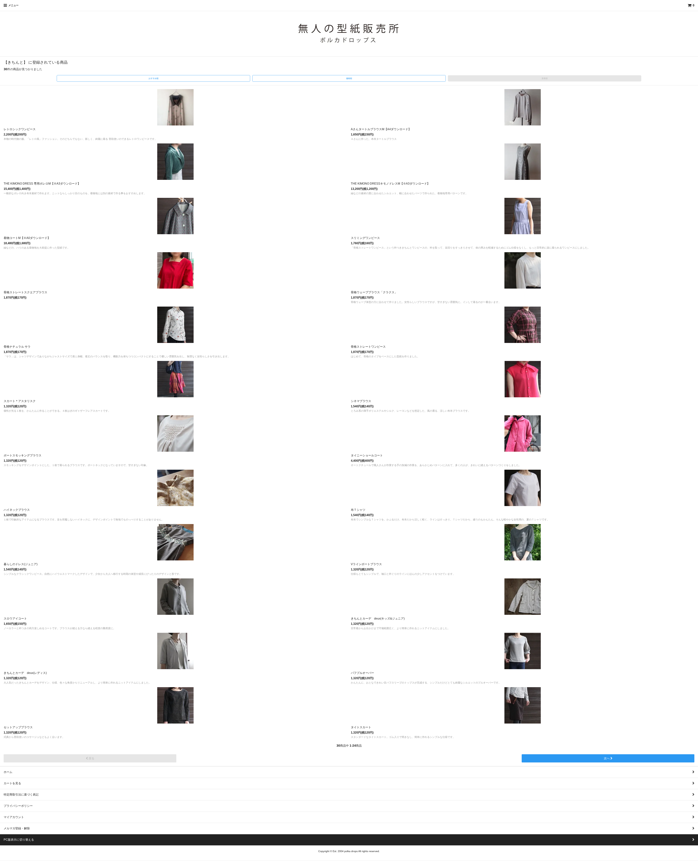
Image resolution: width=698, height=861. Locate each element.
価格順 (349, 78)
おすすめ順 (154, 78)
